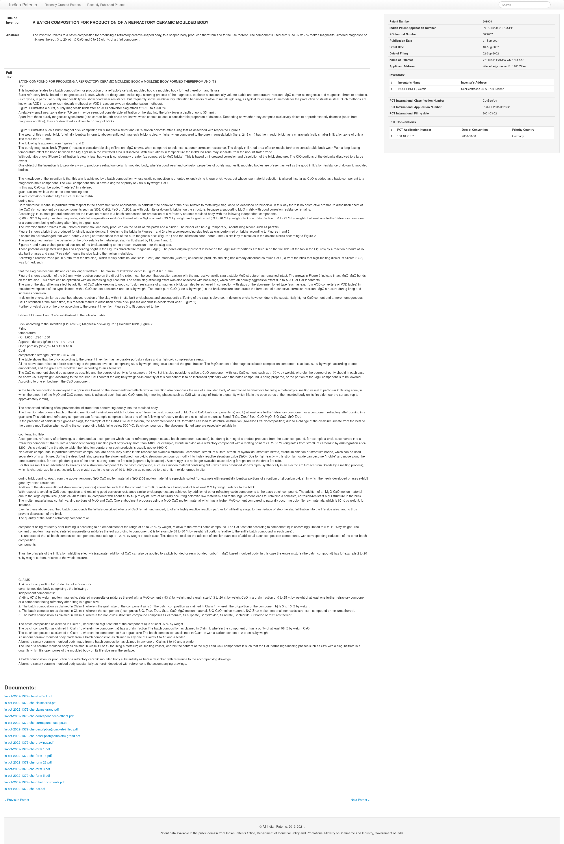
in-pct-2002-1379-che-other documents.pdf (34, 782)
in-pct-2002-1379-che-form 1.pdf (27, 749)
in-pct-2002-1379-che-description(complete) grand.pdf (42, 736)
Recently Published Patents (106, 4)
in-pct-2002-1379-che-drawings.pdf (29, 742)
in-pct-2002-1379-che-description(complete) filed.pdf (41, 729)
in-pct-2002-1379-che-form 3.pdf (27, 769)
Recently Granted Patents (63, 4)
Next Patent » (360, 799)
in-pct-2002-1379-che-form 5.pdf (27, 775)
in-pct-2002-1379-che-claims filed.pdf (30, 702)
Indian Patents (23, 4)
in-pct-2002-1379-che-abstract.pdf (28, 696)
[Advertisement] (187, 57)
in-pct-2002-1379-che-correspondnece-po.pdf (36, 722)
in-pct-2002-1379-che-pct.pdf (24, 788)
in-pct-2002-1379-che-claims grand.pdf (31, 709)
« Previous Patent (16, 799)
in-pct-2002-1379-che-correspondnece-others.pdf (39, 716)
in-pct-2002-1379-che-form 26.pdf (28, 762)
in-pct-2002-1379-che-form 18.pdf (28, 755)
